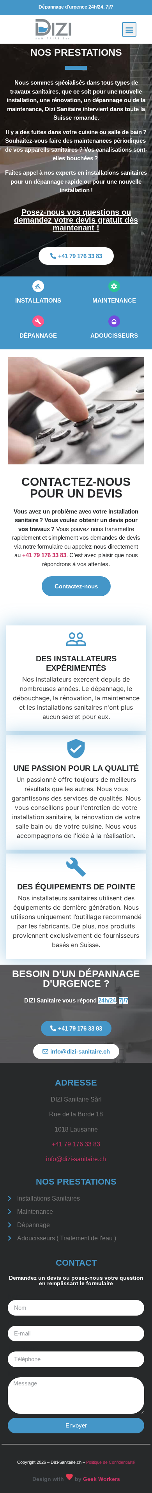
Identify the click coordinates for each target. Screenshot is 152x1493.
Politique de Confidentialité (110, 1462)
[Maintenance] (114, 286)
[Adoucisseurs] (114, 321)
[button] (129, 29)
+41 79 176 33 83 (44, 555)
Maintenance (114, 300)
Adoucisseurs (114, 335)
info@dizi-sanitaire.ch (76, 1159)
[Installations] (38, 286)
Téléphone (23, 1348)
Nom (14, 1297)
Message (20, 1374)
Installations (38, 300)
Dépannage (38, 335)
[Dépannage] (38, 321)
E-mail (17, 1322)
